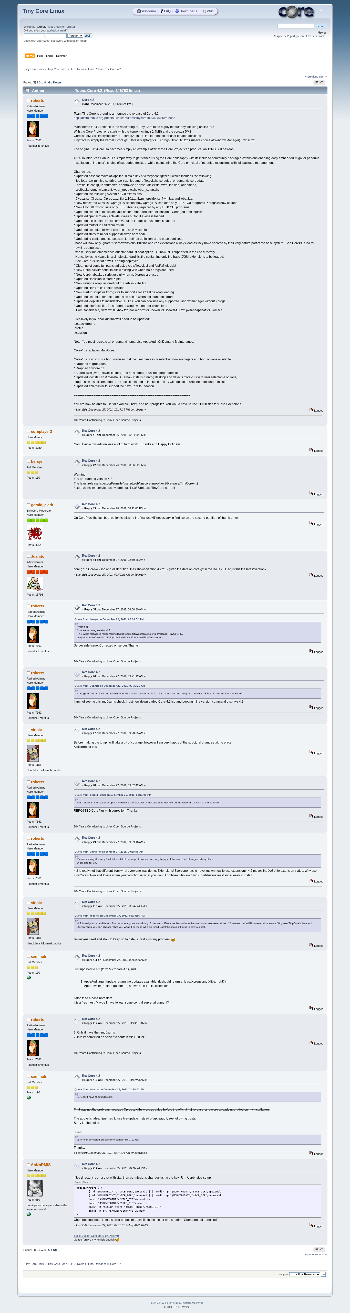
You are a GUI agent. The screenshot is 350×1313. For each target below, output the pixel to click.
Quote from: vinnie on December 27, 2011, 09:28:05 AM (109, 851)
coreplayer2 (41, 431)
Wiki (210, 11)
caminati (38, 956)
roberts (37, 100)
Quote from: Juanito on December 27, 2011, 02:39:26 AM (110, 685)
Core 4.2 (88, 100)
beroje (36, 461)
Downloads (188, 11)
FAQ (167, 11)
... (42, 82)
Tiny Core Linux (43, 11)
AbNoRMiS (41, 1165)
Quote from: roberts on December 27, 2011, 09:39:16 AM (110, 915)
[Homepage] (29, 978)
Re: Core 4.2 (91, 431)
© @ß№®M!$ (110, 1235)
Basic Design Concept (87, 1235)
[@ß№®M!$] (29, 1215)
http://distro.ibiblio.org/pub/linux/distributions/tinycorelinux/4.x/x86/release (124, 118)
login (58, 26)
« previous (311, 76)
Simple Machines (193, 1302)
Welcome (148, 11)
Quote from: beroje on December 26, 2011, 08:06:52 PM (109, 619)
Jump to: (283, 1274)
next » (323, 76)
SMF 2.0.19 (157, 1302)
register (70, 26)
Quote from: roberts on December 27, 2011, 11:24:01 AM (109, 1089)
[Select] (87, 1182)
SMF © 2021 (174, 1302)
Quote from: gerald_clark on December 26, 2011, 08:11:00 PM (113, 794)
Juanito (37, 556)
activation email (56, 30)
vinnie (36, 729)
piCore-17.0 (303, 36)
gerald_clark (42, 505)
